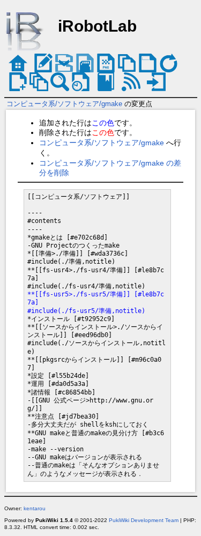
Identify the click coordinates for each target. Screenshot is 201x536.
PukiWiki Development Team (143, 520)
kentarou (35, 508)
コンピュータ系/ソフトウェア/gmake (64, 104)
